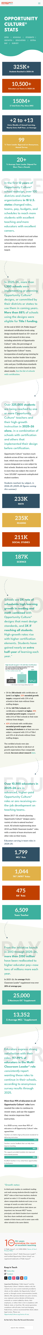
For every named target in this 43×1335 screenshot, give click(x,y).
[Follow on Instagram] (13, 1278)
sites (6, 37)
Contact (10, 1274)
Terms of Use (31, 1249)
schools (17, 37)
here (33, 753)
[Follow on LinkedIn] (9, 1278)
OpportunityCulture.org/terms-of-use (16, 1314)
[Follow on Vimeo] (25, 1278)
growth (8, 40)
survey (15, 43)
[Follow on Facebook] (17, 1278)
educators (20, 40)
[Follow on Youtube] (21, 1278)
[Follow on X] (5, 1278)
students (30, 37)
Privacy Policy (8, 1251)
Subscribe (10, 1271)
